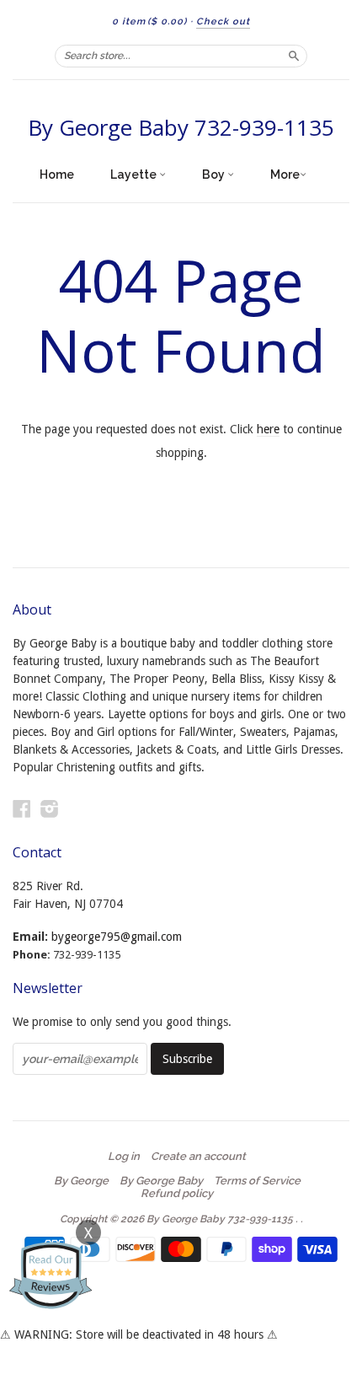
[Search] (294, 56)
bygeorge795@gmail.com (116, 936)
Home (57, 174)
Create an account (198, 1157)
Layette (134, 174)
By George (81, 1181)
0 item (149, 21)
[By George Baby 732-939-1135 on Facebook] (22, 808)
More (285, 174)
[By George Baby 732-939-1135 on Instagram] (49, 808)
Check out (223, 21)
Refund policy (177, 1194)
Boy (214, 174)
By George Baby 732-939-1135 (181, 127)
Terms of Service (257, 1181)
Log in (124, 1157)
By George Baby (161, 1181)
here (268, 429)
